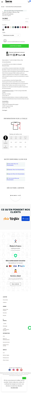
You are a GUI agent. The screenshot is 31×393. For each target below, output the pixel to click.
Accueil (2, 6)
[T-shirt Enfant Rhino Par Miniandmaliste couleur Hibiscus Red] (25, 27)
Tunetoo (4, 323)
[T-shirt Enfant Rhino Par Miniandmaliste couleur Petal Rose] (20, 27)
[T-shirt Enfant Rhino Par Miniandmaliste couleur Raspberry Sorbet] (23, 27)
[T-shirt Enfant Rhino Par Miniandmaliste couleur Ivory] (11, 27)
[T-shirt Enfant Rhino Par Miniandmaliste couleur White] (3, 27)
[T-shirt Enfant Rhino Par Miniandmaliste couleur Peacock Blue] (18, 27)
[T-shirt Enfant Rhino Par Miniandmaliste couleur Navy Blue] (15, 27)
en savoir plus (14, 387)
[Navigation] (2, 2)
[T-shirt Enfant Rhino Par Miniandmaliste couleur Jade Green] (13, 27)
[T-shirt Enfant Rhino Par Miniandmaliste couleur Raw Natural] (28, 27)
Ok (24, 378)
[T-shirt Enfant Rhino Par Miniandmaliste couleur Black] (6, 27)
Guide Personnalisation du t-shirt (4, 329)
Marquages (4, 326)
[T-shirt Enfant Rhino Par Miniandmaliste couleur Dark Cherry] (8, 27)
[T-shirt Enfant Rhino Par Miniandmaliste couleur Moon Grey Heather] (3, 30)
